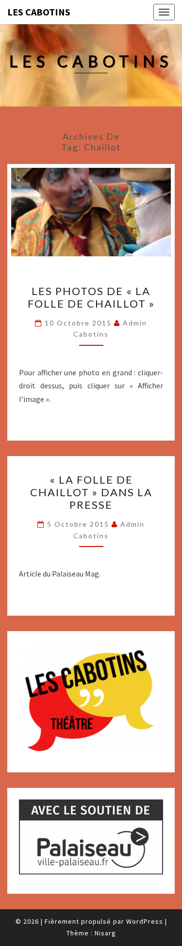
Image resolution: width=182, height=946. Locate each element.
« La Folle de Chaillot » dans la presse (91, 492)
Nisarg (105, 933)
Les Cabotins (38, 12)
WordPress (144, 921)
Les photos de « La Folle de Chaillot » (91, 297)
